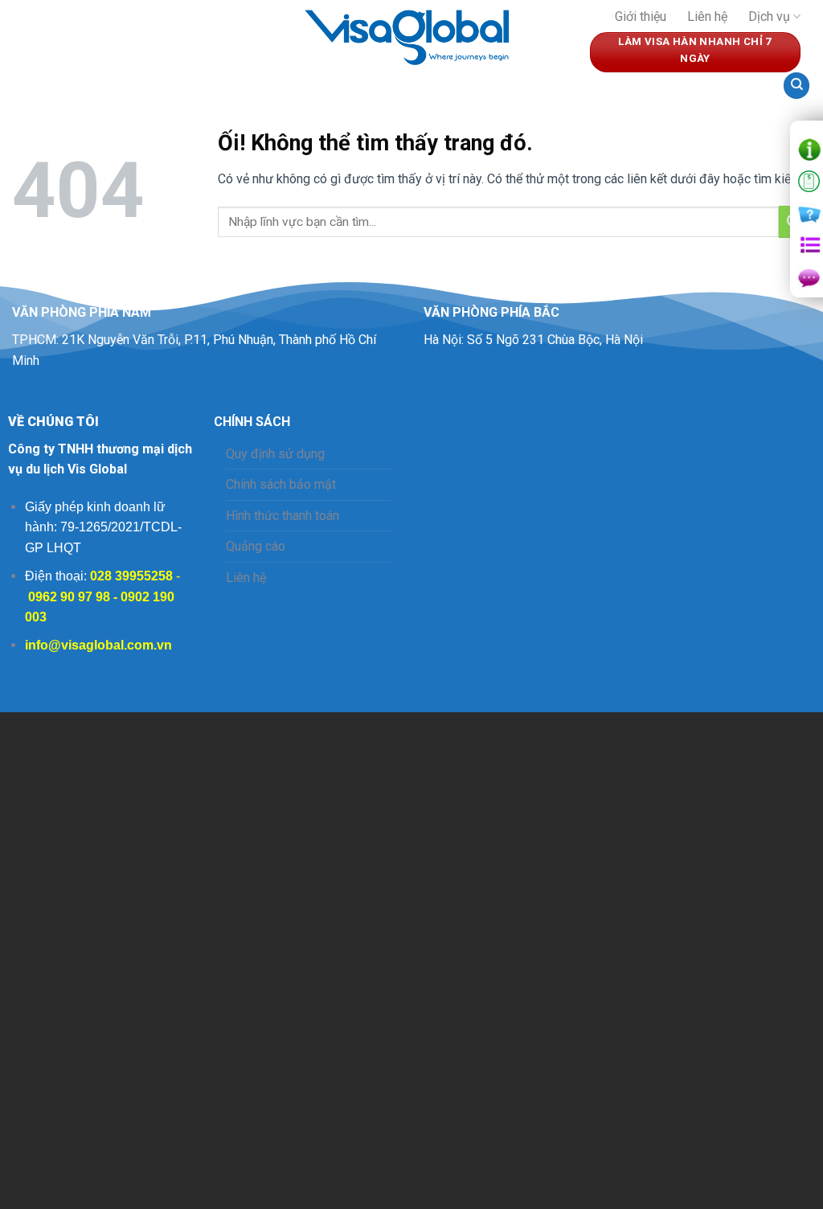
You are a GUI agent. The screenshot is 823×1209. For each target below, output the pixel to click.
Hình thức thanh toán (282, 515)
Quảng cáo (255, 546)
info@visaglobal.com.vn (98, 645)
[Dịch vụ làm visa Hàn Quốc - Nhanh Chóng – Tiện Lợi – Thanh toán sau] (411, 34)
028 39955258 (131, 576)
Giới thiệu (640, 16)
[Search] (796, 85)
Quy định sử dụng (275, 453)
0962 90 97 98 (69, 597)
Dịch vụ (769, 16)
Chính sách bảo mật (281, 484)
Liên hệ (707, 16)
